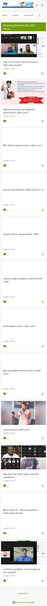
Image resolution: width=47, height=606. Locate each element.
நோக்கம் (15, 15)
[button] (42, 74)
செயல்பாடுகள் (28, 15)
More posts (23, 593)
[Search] (37, 5)
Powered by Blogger (25, 602)
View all (6, 29)
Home (4, 15)
